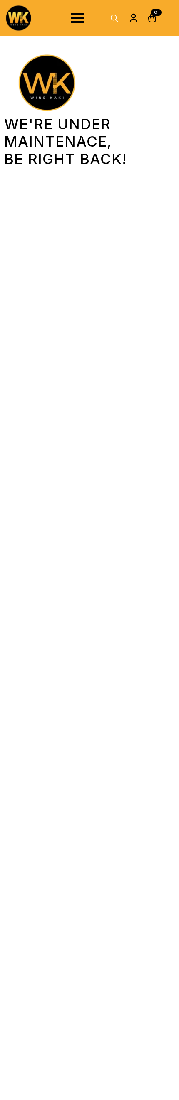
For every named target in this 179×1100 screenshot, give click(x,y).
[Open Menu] (77, 18)
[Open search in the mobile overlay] (114, 18)
